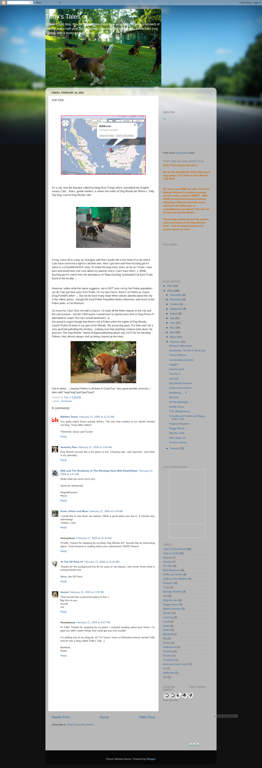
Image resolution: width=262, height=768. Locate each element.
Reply (63, 436)
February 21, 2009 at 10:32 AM (94, 538)
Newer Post (61, 717)
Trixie (166, 587)
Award (166, 630)
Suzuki (64, 592)
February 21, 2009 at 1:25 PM (87, 592)
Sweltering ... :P (178, 392)
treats (166, 626)
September (176, 308)
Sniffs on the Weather (175, 578)
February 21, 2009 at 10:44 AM (101, 562)
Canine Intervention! (180, 388)
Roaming (168, 651)
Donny (166, 642)
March (174, 337)
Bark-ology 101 (177, 437)
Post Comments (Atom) (80, 724)
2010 (170, 286)
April (173, 332)
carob (166, 621)
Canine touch (176, 369)
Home (104, 717)
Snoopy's (168, 583)
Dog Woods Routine (180, 383)
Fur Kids (168, 566)
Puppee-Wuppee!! (179, 423)
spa (165, 677)
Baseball (168, 634)
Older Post (147, 717)
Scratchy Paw (68, 447)
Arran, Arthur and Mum (74, 511)
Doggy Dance (176, 428)
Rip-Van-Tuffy (176, 433)
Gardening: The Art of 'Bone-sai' (187, 350)
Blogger (151, 759)
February (175, 341)
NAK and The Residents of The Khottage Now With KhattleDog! (99, 470)
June (173, 323)
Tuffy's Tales (62, 16)
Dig (165, 638)
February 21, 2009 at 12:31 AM (96, 416)
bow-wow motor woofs (175, 664)
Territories (66, 401)
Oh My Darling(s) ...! (180, 402)
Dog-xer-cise (170, 600)
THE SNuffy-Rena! (179, 411)
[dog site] (177, 149)
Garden (167, 613)
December (176, 295)
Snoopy (167, 561)
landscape (169, 672)
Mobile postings (172, 608)
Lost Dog (168, 617)
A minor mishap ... (179, 442)
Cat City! (174, 378)
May (172, 327)
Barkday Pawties (172, 591)
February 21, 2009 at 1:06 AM (95, 447)
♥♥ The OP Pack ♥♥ (71, 562)
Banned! (174, 397)
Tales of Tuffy (170, 553)
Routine (167, 655)
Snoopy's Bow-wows (180, 346)
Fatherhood (169, 647)
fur (164, 668)
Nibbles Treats (69, 416)
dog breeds (181, 152)
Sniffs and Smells (173, 574)
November (176, 299)
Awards (167, 557)
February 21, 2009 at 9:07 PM (93, 622)
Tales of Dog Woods (174, 549)
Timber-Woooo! (178, 355)
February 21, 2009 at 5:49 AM (106, 511)
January (175, 448)
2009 (170, 290)
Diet (165, 596)
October (175, 304)
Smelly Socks (176, 406)
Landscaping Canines (181, 360)
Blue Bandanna (171, 570)
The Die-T (175, 374)
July (172, 318)
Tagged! (173, 364)
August (174, 313)
